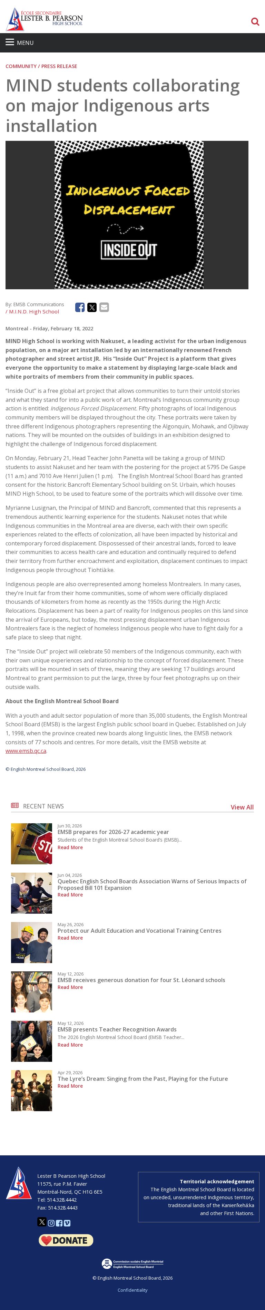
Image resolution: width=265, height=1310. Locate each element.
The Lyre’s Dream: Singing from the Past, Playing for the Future (143, 1079)
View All (242, 807)
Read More (70, 847)
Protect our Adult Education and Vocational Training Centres (140, 930)
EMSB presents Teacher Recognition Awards (117, 1029)
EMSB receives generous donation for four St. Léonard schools (141, 980)
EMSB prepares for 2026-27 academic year (113, 832)
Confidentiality (132, 1290)
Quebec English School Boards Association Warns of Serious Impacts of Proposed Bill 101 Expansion (152, 884)
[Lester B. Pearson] (80, 19)
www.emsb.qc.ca (26, 751)
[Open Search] (255, 22)
